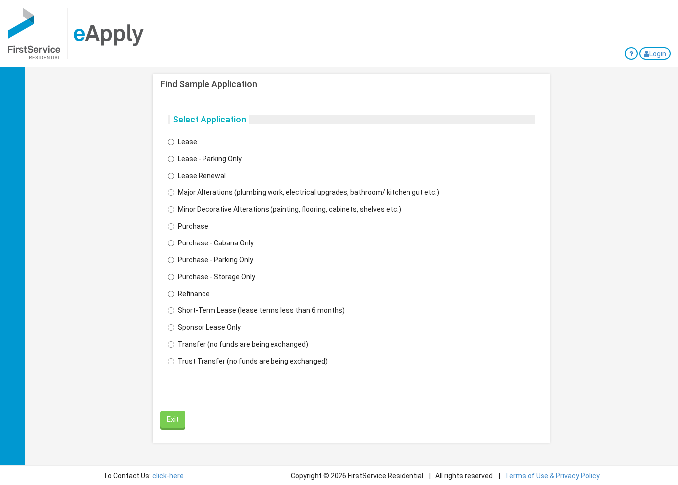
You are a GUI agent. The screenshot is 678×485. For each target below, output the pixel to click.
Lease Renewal (202, 176)
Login (657, 54)
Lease (187, 142)
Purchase (193, 226)
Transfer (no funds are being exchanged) (243, 344)
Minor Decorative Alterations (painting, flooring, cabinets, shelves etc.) (289, 209)
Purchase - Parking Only (215, 260)
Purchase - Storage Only (216, 277)
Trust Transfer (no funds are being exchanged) (253, 361)
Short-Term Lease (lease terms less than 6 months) (261, 310)
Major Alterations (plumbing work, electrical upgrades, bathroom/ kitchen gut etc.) (308, 192)
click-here (168, 476)
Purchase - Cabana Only (216, 243)
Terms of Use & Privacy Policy (552, 476)
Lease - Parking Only (210, 159)
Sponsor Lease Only (209, 327)
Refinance (194, 294)
